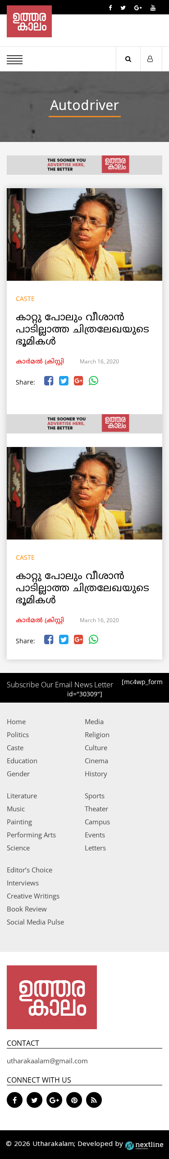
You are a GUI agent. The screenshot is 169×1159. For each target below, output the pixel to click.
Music (16, 808)
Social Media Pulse (35, 921)
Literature (22, 795)
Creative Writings (33, 895)
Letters (95, 847)
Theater (96, 808)
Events (95, 834)
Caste (25, 298)
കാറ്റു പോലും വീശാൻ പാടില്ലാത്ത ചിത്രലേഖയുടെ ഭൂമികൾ (82, 330)
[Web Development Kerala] (144, 1144)
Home (16, 721)
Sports (95, 795)
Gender (18, 773)
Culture (96, 747)
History (96, 773)
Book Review (27, 908)
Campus (97, 821)
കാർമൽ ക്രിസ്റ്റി (40, 362)
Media (94, 721)
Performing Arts (31, 834)
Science (18, 847)
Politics (18, 734)
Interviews (23, 882)
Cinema (96, 760)
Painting (19, 821)
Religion (97, 734)
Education (22, 760)
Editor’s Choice (29, 869)
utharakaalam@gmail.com (47, 1060)
